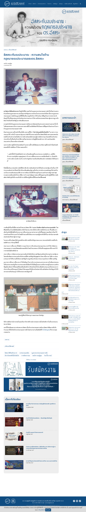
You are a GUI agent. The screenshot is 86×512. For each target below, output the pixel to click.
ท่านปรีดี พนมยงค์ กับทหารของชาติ (34, 432)
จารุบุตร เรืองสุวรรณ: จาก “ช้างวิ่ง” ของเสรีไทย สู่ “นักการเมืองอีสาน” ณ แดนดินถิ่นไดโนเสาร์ (70, 216)
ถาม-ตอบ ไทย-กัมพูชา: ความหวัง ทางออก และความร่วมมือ (73, 267)
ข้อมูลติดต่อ (75, 4)
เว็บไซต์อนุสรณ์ (46, 330)
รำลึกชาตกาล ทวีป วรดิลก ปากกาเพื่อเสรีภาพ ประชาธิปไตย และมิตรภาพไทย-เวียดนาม (70, 135)
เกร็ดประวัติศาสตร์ (12, 49)
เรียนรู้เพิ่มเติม (41, 510)
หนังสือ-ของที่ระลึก (68, 4)
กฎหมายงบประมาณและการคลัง (39, 353)
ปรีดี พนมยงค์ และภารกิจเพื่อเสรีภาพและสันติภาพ (74, 238)
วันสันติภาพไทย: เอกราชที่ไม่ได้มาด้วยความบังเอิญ (71, 196)
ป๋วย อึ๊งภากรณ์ (48, 355)
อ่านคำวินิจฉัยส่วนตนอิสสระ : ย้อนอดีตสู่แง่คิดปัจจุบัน (39, 418)
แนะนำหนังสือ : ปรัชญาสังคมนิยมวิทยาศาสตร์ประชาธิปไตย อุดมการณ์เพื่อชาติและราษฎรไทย (31, 385)
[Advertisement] (31, 482)
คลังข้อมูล (55, 4)
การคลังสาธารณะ (25, 355)
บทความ (5, 49)
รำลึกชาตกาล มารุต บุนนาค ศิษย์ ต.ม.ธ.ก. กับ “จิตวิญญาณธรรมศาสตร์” (71, 177)
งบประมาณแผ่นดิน (24, 353)
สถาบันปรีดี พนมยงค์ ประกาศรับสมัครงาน (31, 369)
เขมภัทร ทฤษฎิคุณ (37, 355)
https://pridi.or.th (56, 505)
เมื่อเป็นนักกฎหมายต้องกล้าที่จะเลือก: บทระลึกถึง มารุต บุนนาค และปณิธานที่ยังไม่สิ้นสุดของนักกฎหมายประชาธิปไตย (74, 319)
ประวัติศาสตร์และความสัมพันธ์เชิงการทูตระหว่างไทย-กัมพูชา (74, 299)
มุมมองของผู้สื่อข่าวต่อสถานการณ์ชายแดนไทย (73, 307)
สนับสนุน (61, 4)
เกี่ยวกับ (35, 4)
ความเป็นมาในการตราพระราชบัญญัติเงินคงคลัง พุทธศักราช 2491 (40, 404)
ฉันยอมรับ (48, 510)
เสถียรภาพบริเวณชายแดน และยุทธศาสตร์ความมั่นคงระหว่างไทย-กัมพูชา (74, 276)
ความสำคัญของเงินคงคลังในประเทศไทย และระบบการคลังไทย (41, 461)
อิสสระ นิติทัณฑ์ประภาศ (11, 353)
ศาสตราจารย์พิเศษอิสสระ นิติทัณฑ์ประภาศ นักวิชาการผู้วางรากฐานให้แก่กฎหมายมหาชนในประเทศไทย (41, 447)
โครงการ (50, 4)
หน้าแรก (30, 4)
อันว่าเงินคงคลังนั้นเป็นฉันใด (12, 355)
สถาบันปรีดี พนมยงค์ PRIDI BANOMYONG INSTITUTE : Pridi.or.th (15, 3)
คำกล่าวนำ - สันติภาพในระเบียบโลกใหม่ (73, 257)
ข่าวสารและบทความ (42, 4)
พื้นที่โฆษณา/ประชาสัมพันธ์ (31, 359)
